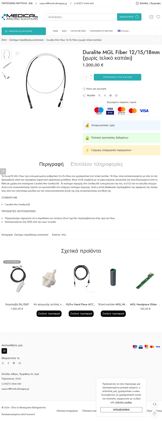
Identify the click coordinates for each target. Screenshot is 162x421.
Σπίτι (4, 40)
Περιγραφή (51, 164)
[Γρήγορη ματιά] (23, 296)
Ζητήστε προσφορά (49, 313)
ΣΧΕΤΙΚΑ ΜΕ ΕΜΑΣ (78, 31)
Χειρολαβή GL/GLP (17, 304)
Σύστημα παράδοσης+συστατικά (26, 40)
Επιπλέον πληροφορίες (97, 164)
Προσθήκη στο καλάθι (117, 77)
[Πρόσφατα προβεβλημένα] (154, 413)
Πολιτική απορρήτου (67, 410)
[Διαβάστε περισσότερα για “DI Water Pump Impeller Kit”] (42, 296)
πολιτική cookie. (123, 402)
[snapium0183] (7, 54)
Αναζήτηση (126, 16)
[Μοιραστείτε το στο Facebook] (105, 95)
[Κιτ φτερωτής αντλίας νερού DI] (49, 279)
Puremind (30, 414)
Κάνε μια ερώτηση (96, 89)
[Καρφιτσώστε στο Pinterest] (110, 95)
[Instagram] (4, 351)
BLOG (64, 31)
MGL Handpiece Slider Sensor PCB (145, 304)
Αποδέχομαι (121, 409)
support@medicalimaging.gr (53, 3)
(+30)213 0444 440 (84, 3)
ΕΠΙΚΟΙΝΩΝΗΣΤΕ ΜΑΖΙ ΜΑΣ (101, 31)
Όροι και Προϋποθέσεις (149, 410)
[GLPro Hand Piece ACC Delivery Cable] (81, 279)
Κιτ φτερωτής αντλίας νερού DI (49, 304)
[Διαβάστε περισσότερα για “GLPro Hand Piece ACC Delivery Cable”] (75, 296)
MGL (64, 234)
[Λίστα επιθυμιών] (17, 53)
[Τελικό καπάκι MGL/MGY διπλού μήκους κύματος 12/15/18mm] (113, 279)
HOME (55, 31)
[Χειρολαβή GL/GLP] (17, 279)
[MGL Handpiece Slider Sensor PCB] (145, 279)
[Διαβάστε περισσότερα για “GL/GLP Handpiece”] (10, 296)
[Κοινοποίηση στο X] (99, 95)
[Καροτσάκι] (151, 17)
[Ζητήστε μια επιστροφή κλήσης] (154, 404)
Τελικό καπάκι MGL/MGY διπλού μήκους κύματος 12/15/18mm (113, 304)
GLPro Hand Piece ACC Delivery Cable (81, 304)
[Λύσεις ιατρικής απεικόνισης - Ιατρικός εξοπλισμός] (20, 17)
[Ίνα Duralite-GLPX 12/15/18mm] (152, 40)
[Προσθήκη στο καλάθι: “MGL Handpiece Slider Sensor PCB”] (139, 296)
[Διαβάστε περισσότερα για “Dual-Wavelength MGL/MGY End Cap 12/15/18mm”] (107, 296)
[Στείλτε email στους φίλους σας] (116, 95)
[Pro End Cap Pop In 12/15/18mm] (158, 40)
